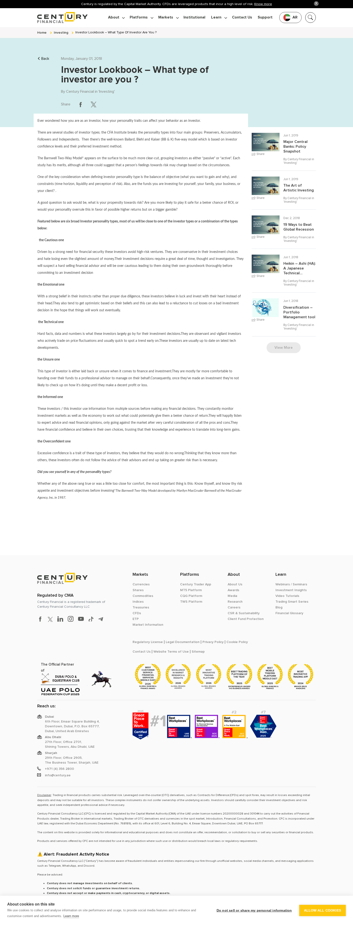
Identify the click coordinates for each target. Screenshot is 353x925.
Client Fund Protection (246, 619)
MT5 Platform (191, 590)
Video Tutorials (287, 596)
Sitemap (198, 651)
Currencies (141, 584)
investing (61, 33)
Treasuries (141, 607)
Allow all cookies (322, 910)
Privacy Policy (213, 642)
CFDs (137, 613)
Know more (263, 4)
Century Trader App (195, 584)
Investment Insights (291, 590)
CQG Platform (191, 596)
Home (42, 33)
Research (235, 601)
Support (265, 17)
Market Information (148, 624)
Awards (233, 590)
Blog (278, 607)
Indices (138, 601)
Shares (138, 590)
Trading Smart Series (291, 601)
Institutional (194, 17)
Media (232, 596)
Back (45, 58)
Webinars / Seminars (291, 584)
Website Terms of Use (171, 651)
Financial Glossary (289, 613)
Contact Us (242, 17)
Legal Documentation (183, 642)
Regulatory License (148, 642)
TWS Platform (191, 601)
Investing (106, 91)
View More (283, 347)
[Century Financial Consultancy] (62, 17)
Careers (234, 607)
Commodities (143, 596)
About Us (235, 584)
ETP (136, 619)
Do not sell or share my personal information (254, 910)
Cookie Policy (237, 642)
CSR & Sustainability (244, 613)
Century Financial (80, 91)
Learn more (71, 916)
